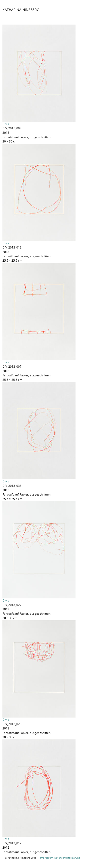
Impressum (46, 857)
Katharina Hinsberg (20, 9)
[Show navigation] (86, 9)
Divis (5, 124)
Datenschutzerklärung (67, 857)
